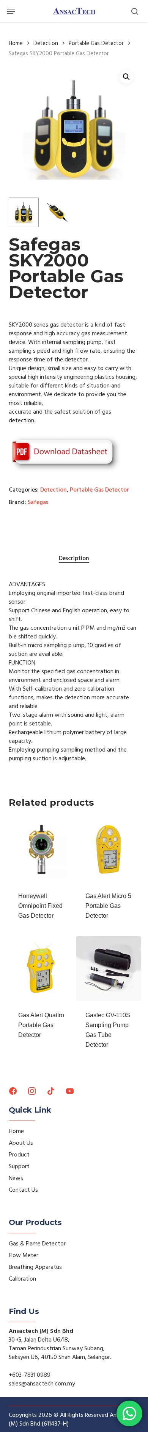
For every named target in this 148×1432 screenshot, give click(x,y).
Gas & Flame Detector (37, 1243)
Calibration (22, 1279)
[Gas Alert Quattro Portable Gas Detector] (41, 968)
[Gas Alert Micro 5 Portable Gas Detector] (108, 849)
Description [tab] (74, 558)
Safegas (38, 502)
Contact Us (23, 1190)
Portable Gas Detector (96, 43)
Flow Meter (23, 1255)
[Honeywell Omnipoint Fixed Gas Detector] (41, 849)
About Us (21, 1143)
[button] (11, 11)
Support (19, 1166)
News (16, 1178)
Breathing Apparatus (35, 1267)
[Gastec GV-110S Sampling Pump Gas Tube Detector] (108, 968)
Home (16, 43)
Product (19, 1154)
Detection (45, 43)
